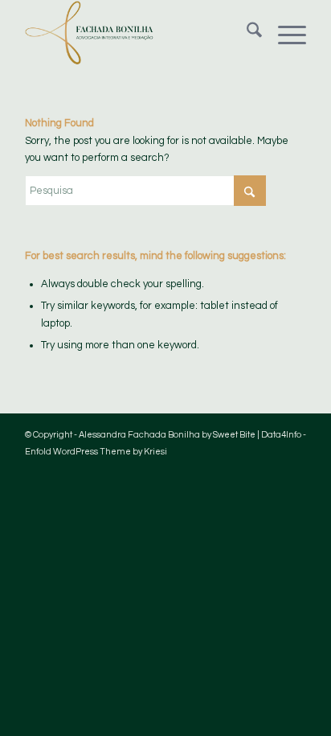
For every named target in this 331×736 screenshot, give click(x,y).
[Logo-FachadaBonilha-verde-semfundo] (137, 33)
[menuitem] (246, 33)
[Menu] (284, 33)
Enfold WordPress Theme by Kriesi (96, 451)
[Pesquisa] (246, 33)
